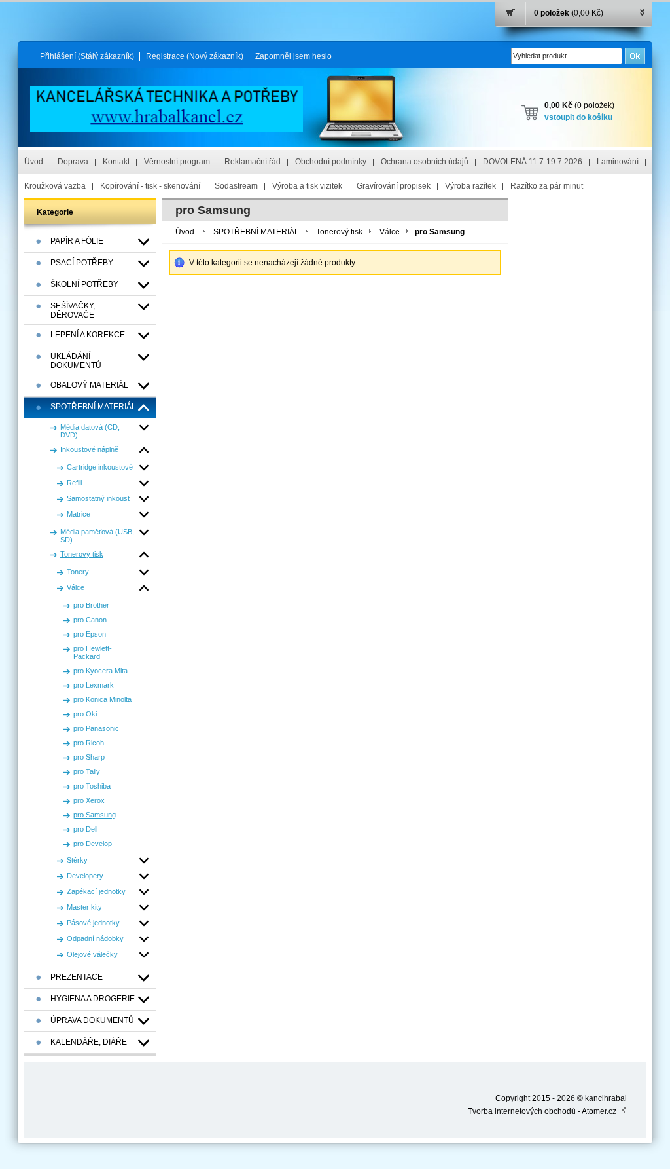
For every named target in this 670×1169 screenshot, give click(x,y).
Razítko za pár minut (546, 186)
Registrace (194, 56)
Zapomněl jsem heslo (293, 56)
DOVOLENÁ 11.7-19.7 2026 (532, 161)
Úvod (33, 161)
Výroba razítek (470, 186)
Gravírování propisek (394, 186)
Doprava (73, 161)
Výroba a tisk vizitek (307, 186)
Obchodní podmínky (330, 161)
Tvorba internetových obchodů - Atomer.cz (543, 1111)
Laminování (618, 161)
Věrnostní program (177, 161)
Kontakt (116, 161)
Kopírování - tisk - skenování (150, 186)
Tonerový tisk (339, 231)
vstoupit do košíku (578, 117)
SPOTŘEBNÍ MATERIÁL (256, 231)
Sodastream (236, 186)
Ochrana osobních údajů (424, 161)
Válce (389, 231)
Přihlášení (87, 56)
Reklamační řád (252, 161)
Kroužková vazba (55, 186)
